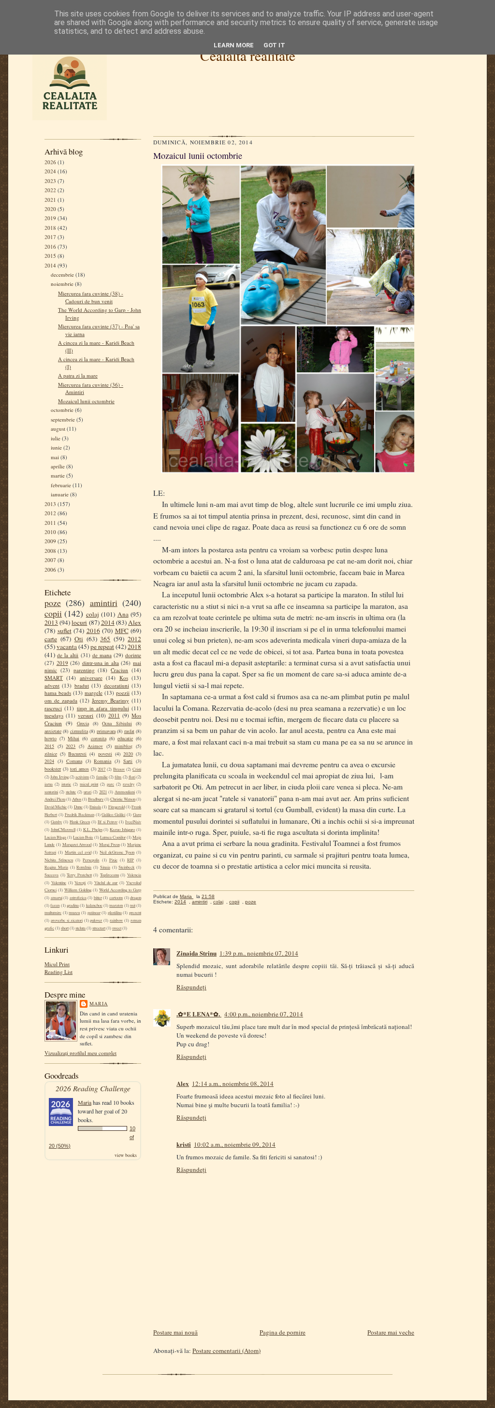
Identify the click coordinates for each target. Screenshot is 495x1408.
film (118, 777)
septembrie (63, 419)
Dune (78, 807)
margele (93, 692)
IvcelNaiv (133, 822)
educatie (125, 738)
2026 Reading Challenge (93, 1088)
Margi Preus (109, 844)
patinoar (94, 912)
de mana (102, 655)
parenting (84, 670)
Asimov (95, 746)
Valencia (134, 875)
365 (105, 638)
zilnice (50, 753)
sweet (116, 928)
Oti (78, 638)
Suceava (51, 875)
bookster (52, 768)
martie (58, 475)
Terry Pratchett (79, 875)
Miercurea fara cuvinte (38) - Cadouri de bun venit (90, 297)
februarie (61, 485)
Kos (123, 677)
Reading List (58, 971)
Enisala (95, 807)
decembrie (62, 274)
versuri (85, 715)
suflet (65, 630)
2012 (50, 513)
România (83, 867)
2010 (50, 531)
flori (132, 777)
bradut (81, 685)
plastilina (115, 912)
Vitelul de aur (106, 883)
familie (102, 777)
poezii (123, 692)
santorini (51, 792)
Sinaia (105, 867)
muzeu (74, 912)
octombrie (62, 409)
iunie (56, 447)
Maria (98, 1003)
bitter (98, 898)
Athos (76, 799)
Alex (134, 622)
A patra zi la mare (78, 375)
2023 (50, 180)
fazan (54, 905)
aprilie (58, 466)
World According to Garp (120, 890)
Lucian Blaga (55, 837)
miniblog (123, 746)
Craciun (119, 670)
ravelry (128, 784)
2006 (50, 569)
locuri (79, 622)
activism (82, 777)
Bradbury (95, 799)
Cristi (136, 769)
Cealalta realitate (247, 55)
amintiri (103, 602)
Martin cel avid (78, 852)
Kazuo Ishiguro (122, 829)
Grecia (83, 723)
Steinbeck (126, 867)
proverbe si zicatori (67, 920)
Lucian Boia (83, 837)
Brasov (119, 769)
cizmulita (79, 731)
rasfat (129, 731)
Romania (102, 761)
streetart (98, 928)
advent (51, 685)
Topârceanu (109, 875)
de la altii (67, 655)
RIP (130, 860)
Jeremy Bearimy (110, 700)
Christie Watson (122, 799)
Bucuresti (77, 753)
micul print (89, 784)
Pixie (113, 860)
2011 (50, 522)
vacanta (67, 646)
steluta (80, 928)
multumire (52, 912)
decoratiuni (116, 685)
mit (132, 905)
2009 (50, 541)
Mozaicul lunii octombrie (86, 401)
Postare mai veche (390, 1332)
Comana (74, 761)
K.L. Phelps (92, 829)
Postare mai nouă (175, 1332)
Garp (137, 814)
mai (55, 457)
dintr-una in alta (100, 662)
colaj (92, 614)
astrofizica (78, 898)
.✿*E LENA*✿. (198, 1013)
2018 (50, 227)
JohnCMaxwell (63, 829)
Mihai (73, 738)
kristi (183, 1144)
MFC (122, 630)
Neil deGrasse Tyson (117, 852)
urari (87, 792)
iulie (55, 438)
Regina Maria (56, 867)
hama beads (57, 692)
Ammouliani (125, 792)
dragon (135, 898)
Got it (274, 45)
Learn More (234, 45)
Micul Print (57, 964)
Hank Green (80, 822)
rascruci (53, 708)
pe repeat (102, 646)
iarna (48, 784)
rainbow (116, 920)
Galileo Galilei (113, 814)
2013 (50, 503)
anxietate (52, 731)
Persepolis (91, 860)
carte (50, 638)
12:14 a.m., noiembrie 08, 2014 (233, 1083)
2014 (50, 265)
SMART (53, 677)
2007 (50, 559)
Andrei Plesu (54, 799)
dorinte (133, 655)
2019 (50, 218)
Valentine (58, 883)
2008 (50, 550)
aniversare (91, 677)
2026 (50, 162)
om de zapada (60, 700)
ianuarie (60, 494)
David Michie (55, 807)
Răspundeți (191, 987)
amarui (56, 898)
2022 (50, 190)
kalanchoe (94, 905)
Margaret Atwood (77, 844)
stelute (71, 792)
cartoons (116, 898)
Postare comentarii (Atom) (226, 1350)
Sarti (127, 761)
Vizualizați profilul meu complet (80, 1052)
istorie (66, 784)
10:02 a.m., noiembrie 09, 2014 (235, 1144)
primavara (106, 731)
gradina (73, 905)
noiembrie (62, 283)
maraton (116, 905)
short (65, 928)
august (58, 428)
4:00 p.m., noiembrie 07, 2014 (263, 1014)
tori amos (79, 768)
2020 (50, 208)
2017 (50, 236)
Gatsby (56, 822)
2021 (50, 199)
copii (53, 613)
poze (52, 602)
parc (110, 784)
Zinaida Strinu (196, 952)
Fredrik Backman (79, 814)
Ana (123, 614)
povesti (105, 753)
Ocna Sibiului (116, 723)
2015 (50, 255)
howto (50, 738)
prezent (135, 912)
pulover (96, 920)
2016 (50, 246)
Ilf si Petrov (107, 822)
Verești (80, 883)
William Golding (77, 890)
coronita (98, 738)
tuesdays (53, 715)
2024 (50, 171)
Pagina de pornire (283, 1332)
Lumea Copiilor (113, 837)
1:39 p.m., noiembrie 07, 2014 (258, 953)
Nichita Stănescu (58, 860)
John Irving (59, 777)
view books (126, 1155)
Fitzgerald (116, 807)
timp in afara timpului (103, 708)
